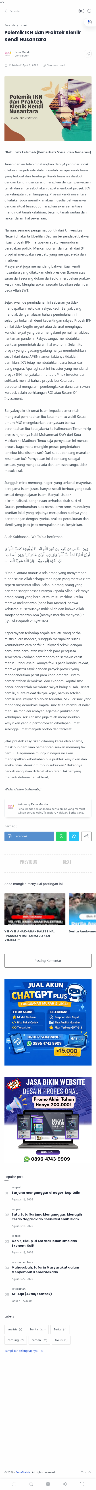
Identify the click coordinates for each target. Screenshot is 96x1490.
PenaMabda (23, 1472)
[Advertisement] (48, 1412)
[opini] (18, 1187)
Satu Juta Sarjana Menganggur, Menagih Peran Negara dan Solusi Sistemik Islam (47, 1216)
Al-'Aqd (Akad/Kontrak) (32, 1294)
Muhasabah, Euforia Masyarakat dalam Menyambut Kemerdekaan (45, 1269)
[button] (12, 11)
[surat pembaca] (24, 1262)
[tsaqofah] (20, 1289)
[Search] (89, 11)
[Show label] (23, 1351)
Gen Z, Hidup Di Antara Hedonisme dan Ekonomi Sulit (44, 1243)
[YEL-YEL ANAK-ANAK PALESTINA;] (34, 909)
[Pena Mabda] (22, 52)
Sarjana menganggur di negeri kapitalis (46, 1192)
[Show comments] (81, 1484)
